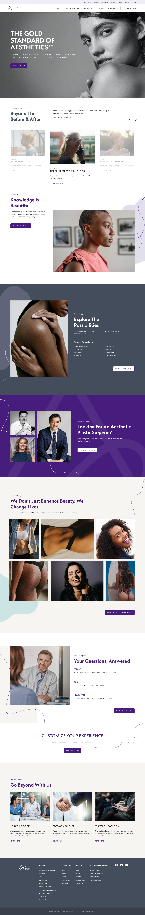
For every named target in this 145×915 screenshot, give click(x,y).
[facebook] (126, 865)
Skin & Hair (65, 883)
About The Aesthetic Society (48, 870)
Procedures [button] (66, 865)
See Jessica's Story (106, 171)
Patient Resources (73, 8)
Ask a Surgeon (113, 8)
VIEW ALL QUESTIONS (124, 711)
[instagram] (116, 865)
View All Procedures (123, 369)
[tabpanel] (30, 817)
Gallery (101, 8)
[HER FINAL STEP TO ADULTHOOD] (72, 147)
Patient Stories (16, 108)
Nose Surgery (109, 346)
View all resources (21, 226)
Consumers (87, 2)
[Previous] (129, 120)
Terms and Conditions (45, 893)
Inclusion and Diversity (46, 887)
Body (76, 682)
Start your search (87, 450)
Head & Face (79, 695)
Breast (77, 669)
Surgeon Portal (94, 870)
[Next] (136, 120)
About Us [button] (42, 865)
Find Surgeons (58, 8)
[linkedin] (121, 865)
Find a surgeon (19, 66)
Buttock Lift (78, 355)
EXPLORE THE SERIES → (62, 117)
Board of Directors (44, 883)
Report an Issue (44, 900)
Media (113, 2)
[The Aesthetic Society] (17, 8)
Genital (64, 877)
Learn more (15, 841)
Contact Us (42, 897)
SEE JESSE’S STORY (16, 171)
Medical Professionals (101, 2)
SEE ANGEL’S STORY (57, 183)
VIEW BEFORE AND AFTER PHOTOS (119, 612)
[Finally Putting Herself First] (117, 143)
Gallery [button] (79, 865)
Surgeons (42, 873)
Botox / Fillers (109, 352)
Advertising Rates (95, 880)
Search (122, 8)
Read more (57, 841)
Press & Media (94, 877)
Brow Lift (108, 349)
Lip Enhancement (110, 355)
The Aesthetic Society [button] (99, 865)
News (134, 2)
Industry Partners (123, 2)
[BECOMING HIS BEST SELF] (28, 143)
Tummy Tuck (78, 352)
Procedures (88, 8)
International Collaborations (47, 890)
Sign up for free (72, 750)
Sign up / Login (131, 8)
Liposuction (78, 349)
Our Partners (43, 880)
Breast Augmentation (81, 346)
